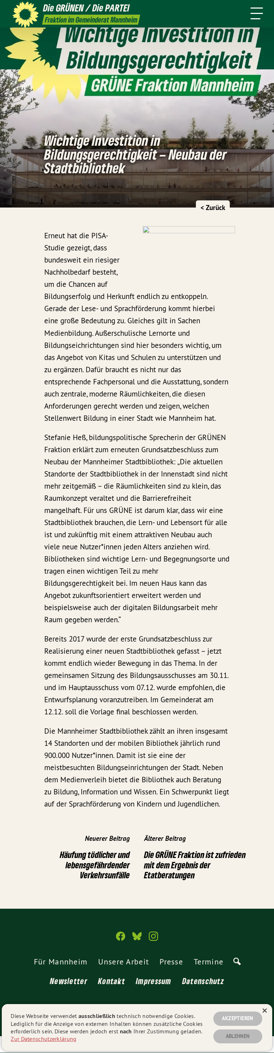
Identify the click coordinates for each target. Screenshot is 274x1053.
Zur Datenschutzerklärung (43, 1038)
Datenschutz (203, 981)
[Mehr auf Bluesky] (137, 939)
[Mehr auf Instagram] (153, 939)
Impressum (154, 981)
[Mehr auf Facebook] (120, 939)
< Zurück (213, 207)
